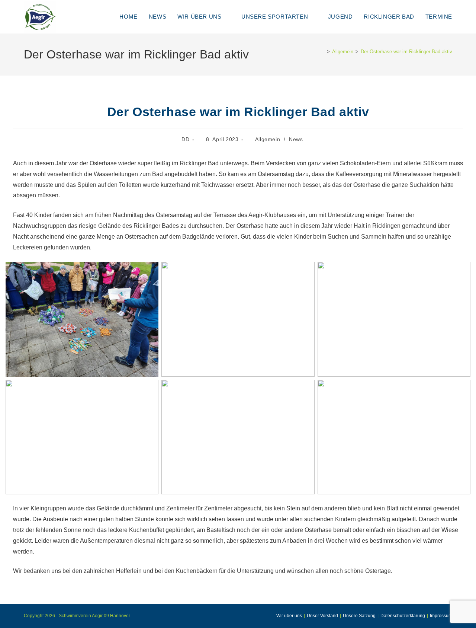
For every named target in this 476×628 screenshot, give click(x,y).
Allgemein (267, 139)
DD (185, 139)
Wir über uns (289, 615)
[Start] (323, 51)
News (296, 139)
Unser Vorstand (322, 615)
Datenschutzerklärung (402, 615)
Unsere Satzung (359, 615)
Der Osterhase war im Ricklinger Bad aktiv (406, 51)
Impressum (441, 615)
